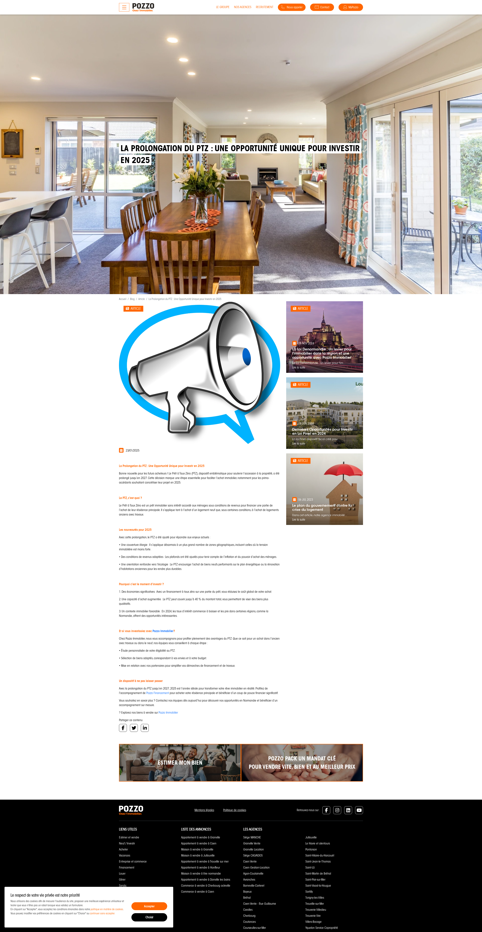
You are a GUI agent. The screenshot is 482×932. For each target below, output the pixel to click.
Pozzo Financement (157, 693)
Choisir (149, 917)
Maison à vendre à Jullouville (198, 855)
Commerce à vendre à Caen (197, 891)
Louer (122, 873)
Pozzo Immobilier (163, 631)
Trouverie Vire (313, 916)
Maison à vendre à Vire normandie (201, 873)
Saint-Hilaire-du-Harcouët (319, 855)
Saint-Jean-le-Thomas (318, 861)
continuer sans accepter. (102, 913)
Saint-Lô (310, 867)
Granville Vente (251, 843)
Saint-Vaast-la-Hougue (318, 885)
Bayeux (247, 891)
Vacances (124, 855)
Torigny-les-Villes (314, 897)
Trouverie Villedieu (315, 909)
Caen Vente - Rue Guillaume (259, 903)
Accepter (149, 906)
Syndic (123, 885)
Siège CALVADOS (253, 855)
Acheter (123, 849)
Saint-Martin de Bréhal (318, 873)
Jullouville (311, 837)
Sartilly (309, 891)
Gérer (122, 879)
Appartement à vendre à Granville (200, 837)
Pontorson (311, 849)
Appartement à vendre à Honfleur (200, 867)
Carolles (247, 909)
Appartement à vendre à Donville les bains (205, 879)
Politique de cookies (234, 810)
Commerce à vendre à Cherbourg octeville (205, 885)
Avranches (249, 879)
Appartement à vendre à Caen (198, 843)
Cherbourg (249, 916)
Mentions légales (204, 810)
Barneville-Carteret (253, 885)
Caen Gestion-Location (256, 867)
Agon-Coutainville (253, 873)
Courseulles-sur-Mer (254, 928)
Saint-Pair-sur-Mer (315, 879)
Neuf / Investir (127, 843)
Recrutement (264, 7)
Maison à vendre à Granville (197, 849)
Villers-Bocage (313, 922)
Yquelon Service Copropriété (321, 928)
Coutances (249, 922)
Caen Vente (250, 861)
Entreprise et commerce (133, 861)
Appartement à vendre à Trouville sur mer (205, 861)
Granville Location (253, 849)
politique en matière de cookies (107, 909)
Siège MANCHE (252, 837)
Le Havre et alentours (317, 843)
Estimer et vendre (129, 837)
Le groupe (223, 7)
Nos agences (242, 7)
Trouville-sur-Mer (314, 903)
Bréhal (247, 897)
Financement (126, 867)
